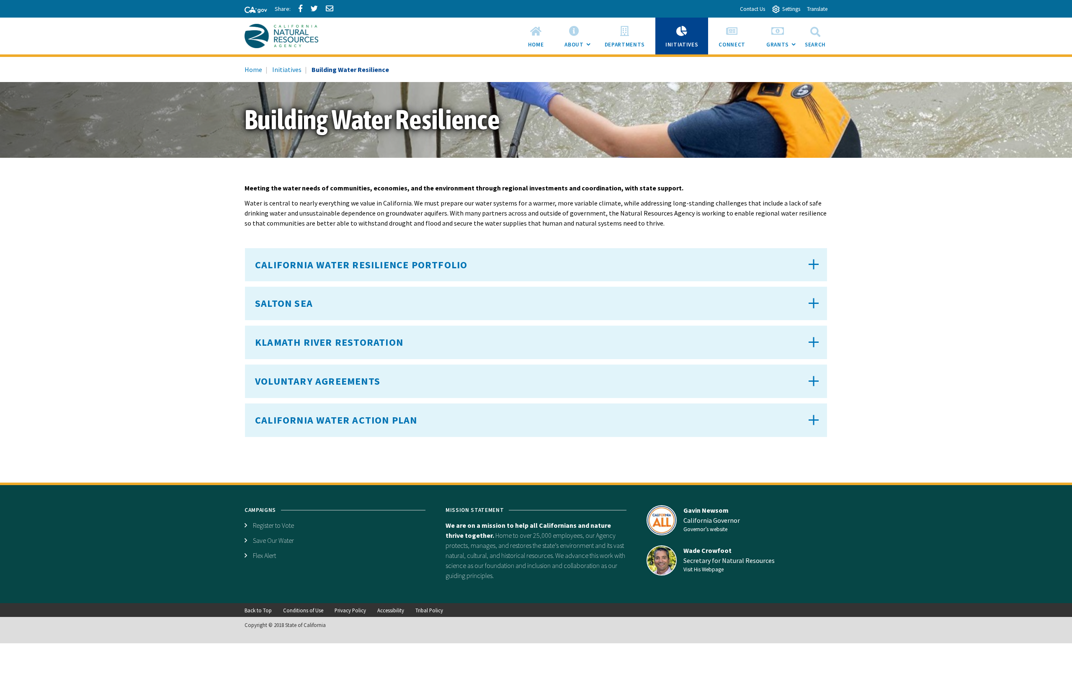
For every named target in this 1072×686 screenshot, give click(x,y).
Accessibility (390, 610)
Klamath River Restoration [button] (329, 342)
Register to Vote (273, 525)
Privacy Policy (350, 610)
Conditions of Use (303, 610)
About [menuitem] (579, 47)
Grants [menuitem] (782, 47)
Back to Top (258, 610)
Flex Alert (264, 555)
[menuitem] (536, 36)
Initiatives (287, 69)
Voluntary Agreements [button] (317, 381)
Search (815, 44)
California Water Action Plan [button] (336, 420)
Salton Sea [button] (284, 303)
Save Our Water (273, 540)
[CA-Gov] (252, 10)
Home (253, 69)
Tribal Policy (429, 610)
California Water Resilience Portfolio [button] (361, 264)
